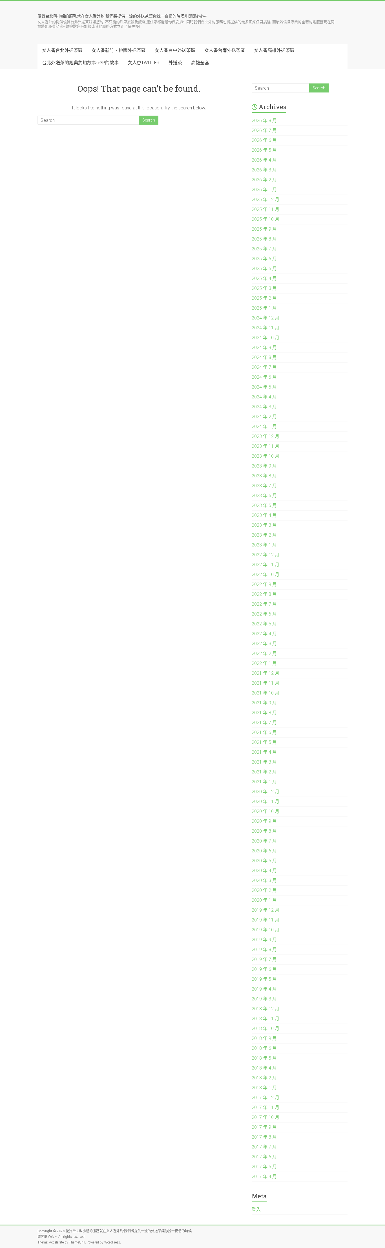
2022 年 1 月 (264, 663)
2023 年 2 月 (264, 535)
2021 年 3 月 (264, 762)
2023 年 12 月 (265, 436)
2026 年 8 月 (264, 120)
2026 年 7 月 (264, 130)
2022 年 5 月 (264, 624)
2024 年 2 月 (264, 416)
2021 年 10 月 (265, 693)
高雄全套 (200, 62)
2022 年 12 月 (265, 554)
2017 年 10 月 (265, 1117)
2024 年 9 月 (264, 347)
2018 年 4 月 (264, 1068)
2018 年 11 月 (265, 1018)
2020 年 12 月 (265, 791)
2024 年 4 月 (264, 397)
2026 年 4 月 (264, 160)
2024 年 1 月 (264, 426)
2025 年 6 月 (264, 258)
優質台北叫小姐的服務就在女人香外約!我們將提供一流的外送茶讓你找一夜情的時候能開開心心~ (122, 16)
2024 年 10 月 (265, 337)
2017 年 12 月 (265, 1097)
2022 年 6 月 (264, 614)
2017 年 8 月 (264, 1137)
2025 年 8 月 (264, 239)
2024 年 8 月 (264, 357)
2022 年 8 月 (264, 594)
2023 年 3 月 (264, 525)
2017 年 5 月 (264, 1166)
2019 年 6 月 (264, 969)
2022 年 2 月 (264, 653)
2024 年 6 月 (264, 377)
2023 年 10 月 (265, 456)
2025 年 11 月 (265, 209)
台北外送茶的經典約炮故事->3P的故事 (80, 62)
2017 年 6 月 (264, 1156)
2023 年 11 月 (265, 446)
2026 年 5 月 (264, 150)
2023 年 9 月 (264, 466)
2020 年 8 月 (264, 831)
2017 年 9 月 (264, 1127)
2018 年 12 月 (265, 1008)
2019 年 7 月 (264, 959)
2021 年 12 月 (265, 673)
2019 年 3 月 (264, 999)
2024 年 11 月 (265, 327)
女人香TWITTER (144, 62)
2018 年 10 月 (265, 1028)
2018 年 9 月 (264, 1038)
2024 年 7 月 (264, 367)
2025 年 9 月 (264, 229)
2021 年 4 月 (264, 752)
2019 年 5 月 (264, 979)
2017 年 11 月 (265, 1107)
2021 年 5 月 (264, 742)
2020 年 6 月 (264, 851)
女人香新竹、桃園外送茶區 (119, 50)
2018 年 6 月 (264, 1048)
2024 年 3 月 (264, 406)
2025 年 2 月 (264, 298)
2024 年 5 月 (264, 387)
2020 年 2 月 (264, 890)
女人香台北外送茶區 (62, 50)
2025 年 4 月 (264, 278)
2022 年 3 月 (264, 643)
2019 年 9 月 (264, 939)
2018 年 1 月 (264, 1087)
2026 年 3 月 (264, 170)
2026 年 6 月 (264, 140)
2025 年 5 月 (264, 268)
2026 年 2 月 (264, 179)
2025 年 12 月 (265, 199)
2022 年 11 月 (265, 564)
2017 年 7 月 (264, 1147)
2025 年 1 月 (264, 308)
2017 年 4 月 (264, 1176)
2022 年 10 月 (265, 574)
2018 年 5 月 (264, 1058)
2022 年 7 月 (264, 604)
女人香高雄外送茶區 (274, 50)
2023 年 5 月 (264, 505)
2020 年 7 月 (264, 841)
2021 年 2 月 (264, 772)
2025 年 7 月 (264, 249)
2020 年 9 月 (264, 821)
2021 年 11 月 (265, 683)
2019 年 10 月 (265, 929)
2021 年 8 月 (264, 712)
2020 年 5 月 (264, 860)
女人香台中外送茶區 (175, 50)
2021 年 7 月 (264, 722)
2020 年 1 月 (264, 900)
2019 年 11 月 (265, 920)
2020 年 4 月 (264, 870)
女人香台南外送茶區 (224, 50)
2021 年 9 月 (264, 702)
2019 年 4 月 (264, 989)
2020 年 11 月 (265, 801)
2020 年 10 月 (265, 811)
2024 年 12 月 (265, 318)
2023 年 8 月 (264, 476)
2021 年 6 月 (264, 732)
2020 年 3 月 (264, 880)
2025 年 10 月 (265, 219)
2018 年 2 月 (264, 1078)
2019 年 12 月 (265, 910)
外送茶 (175, 62)
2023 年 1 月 (264, 545)
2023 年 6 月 (264, 495)
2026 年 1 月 (264, 189)
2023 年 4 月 (264, 515)
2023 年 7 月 (264, 485)
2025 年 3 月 (264, 288)
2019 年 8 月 (264, 949)
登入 (256, 1209)
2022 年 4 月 (264, 633)
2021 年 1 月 (264, 781)
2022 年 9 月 (264, 584)
